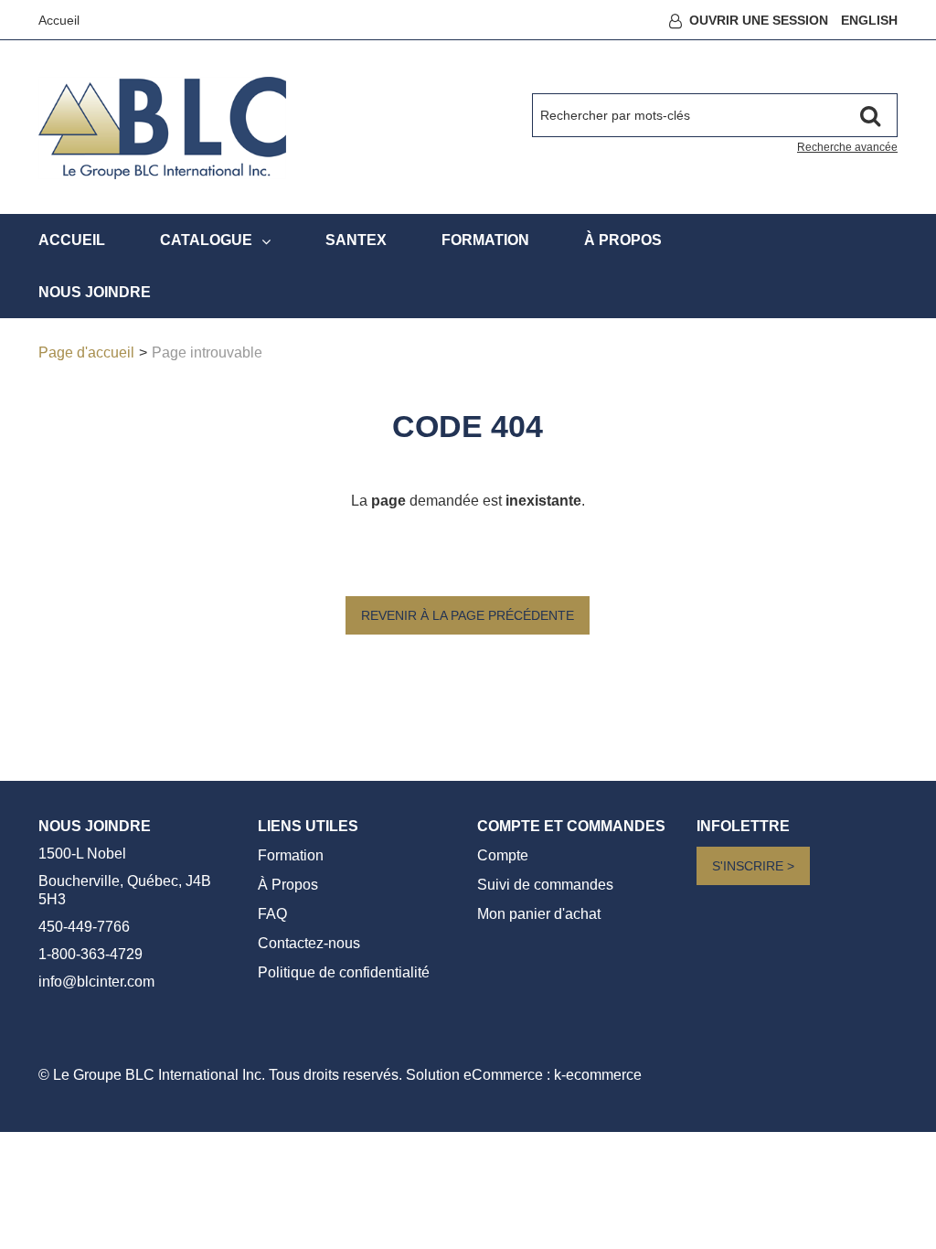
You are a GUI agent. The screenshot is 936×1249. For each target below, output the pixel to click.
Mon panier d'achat (539, 914)
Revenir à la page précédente (467, 615)
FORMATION (485, 240)
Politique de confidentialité (344, 972)
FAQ (272, 914)
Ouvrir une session (758, 20)
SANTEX (356, 240)
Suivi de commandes (545, 884)
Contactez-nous (309, 943)
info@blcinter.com (96, 981)
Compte (502, 855)
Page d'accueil (86, 352)
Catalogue (206, 240)
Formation (291, 855)
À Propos (288, 884)
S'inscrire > (753, 866)
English (869, 20)
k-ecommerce (598, 1075)
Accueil (59, 20)
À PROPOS (623, 240)
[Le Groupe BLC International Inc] (162, 128)
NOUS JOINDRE (94, 292)
